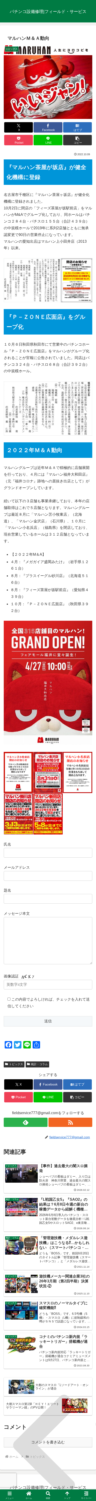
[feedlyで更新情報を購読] (26, 1122)
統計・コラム (39, 1064)
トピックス (16, 1064)
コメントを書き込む (48, 1442)
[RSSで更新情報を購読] (70, 1122)
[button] (77, 140)
